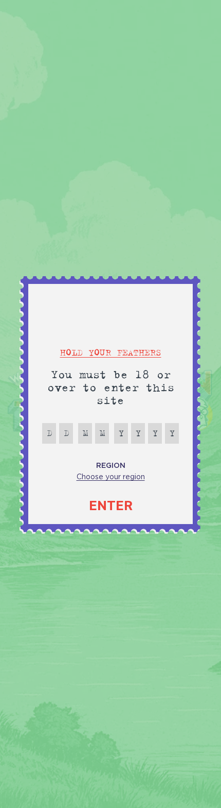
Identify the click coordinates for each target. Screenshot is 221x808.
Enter (111, 505)
